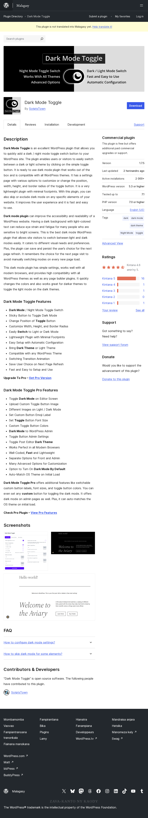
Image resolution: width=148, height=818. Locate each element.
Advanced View (112, 243)
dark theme (137, 225)
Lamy (43, 738)
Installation (52, 124)
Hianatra (81, 719)
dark (125, 218)
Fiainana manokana (16, 744)
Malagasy (18, 791)
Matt (9, 762)
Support (139, 124)
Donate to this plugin (116, 379)
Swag (117, 738)
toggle (139, 233)
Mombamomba (14, 719)
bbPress (11, 768)
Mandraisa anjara (123, 719)
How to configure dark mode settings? (29, 642)
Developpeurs (85, 732)
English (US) (137, 209)
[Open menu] (142, 5)
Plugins (44, 732)
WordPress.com (16, 756)
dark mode (137, 218)
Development (76, 124)
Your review (110, 310)
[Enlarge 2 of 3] (90, 536)
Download (135, 105)
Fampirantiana (49, 719)
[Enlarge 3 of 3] (90, 578)
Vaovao (9, 726)
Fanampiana (84, 726)
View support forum (115, 344)
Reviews (30, 124)
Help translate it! (102, 26)
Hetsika (117, 726)
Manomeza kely (124, 732)
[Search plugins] (41, 38)
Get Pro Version (40, 378)
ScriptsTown (37, 108)
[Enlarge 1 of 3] (43, 536)
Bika (42, 726)
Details (11, 124)
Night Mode (127, 233)
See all (140, 310)
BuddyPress (13, 775)
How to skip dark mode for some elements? (33, 654)
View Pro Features (44, 512)
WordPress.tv (86, 738)
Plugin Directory (13, 16)
